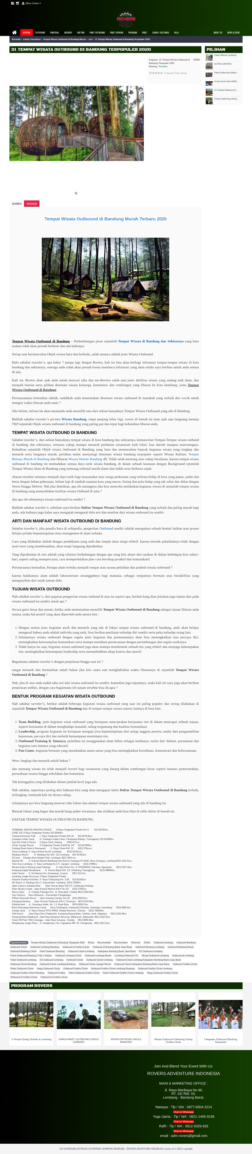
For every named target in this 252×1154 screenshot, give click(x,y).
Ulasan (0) (32, 203)
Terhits (147, 942)
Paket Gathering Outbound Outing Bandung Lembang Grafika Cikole (226, 73)
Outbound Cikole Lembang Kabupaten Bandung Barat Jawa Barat (148, 960)
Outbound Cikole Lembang (81, 951)
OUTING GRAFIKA (223, 64)
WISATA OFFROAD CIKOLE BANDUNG (126, 1040)
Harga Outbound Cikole (48, 968)
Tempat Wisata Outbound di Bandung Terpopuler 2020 (58, 942)
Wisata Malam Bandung (85, 459)
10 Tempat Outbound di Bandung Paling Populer (226, 90)
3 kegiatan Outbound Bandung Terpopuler (220, 1040)
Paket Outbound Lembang (23, 960)
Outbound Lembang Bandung (44, 947)
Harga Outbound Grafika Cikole (162, 973)
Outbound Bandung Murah (181, 947)
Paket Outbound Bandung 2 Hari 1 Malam (31, 955)
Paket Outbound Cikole (21, 968)
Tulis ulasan (181, 73)
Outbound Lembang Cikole (68, 955)
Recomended (104, 942)
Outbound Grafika (56, 973)
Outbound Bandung (186, 942)
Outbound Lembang (163, 942)
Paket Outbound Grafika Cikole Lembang (123, 973)
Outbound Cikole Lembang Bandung (57, 964)
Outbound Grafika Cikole (185, 964)
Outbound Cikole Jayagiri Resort (95, 964)
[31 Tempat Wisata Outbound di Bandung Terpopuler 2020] (76, 123)
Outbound (106, 528)
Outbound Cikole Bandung (23, 964)
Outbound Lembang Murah (98, 955)
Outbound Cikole (18, 947)
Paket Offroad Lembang (225, 55)
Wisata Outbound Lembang (155, 955)
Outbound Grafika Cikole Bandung (27, 973)
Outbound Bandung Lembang (149, 947)
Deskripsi (16, 203)
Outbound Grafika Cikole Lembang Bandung (113, 968)
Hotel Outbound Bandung (52, 951)
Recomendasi (121, 942)
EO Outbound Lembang (150, 951)
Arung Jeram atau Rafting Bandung (226, 81)
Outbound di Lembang (183, 955)
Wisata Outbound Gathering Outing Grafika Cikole (173, 1040)
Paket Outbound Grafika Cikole (84, 973)
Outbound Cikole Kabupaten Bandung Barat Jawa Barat (141, 964)
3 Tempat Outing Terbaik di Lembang (31, 1039)
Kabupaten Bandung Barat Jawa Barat (117, 951)
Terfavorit (135, 942)
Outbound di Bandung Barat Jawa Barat (112, 947)
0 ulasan (168, 73)
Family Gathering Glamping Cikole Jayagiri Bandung (226, 99)
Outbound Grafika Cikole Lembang (155, 968)
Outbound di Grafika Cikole (76, 947)
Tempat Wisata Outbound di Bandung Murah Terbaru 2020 (105, 218)
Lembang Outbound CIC (126, 955)
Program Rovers (31, 985)
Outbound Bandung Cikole (23, 951)
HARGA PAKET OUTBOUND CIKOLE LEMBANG (79, 1040)
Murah (91, 942)
